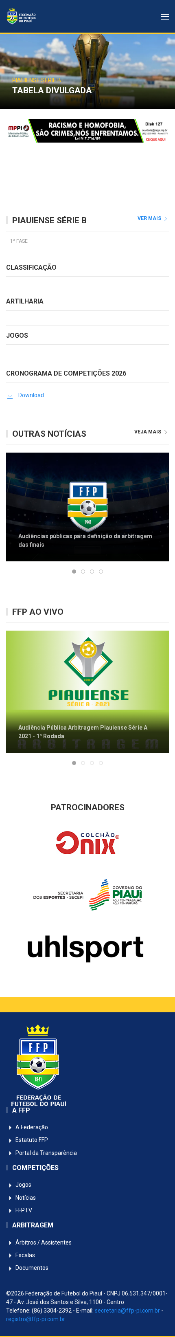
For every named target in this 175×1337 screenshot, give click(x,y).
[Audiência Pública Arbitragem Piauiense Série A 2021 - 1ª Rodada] (87, 691)
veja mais (148, 432)
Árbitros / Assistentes (43, 1242)
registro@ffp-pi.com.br (35, 1319)
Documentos (31, 1267)
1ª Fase (19, 241)
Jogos (22, 1184)
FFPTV (23, 1210)
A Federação (31, 1127)
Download (31, 395)
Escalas (24, 1255)
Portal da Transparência (45, 1153)
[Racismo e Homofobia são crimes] (87, 130)
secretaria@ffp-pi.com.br (127, 1310)
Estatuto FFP (31, 1140)
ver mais (150, 218)
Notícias (25, 1197)
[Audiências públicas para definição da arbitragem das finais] (87, 506)
